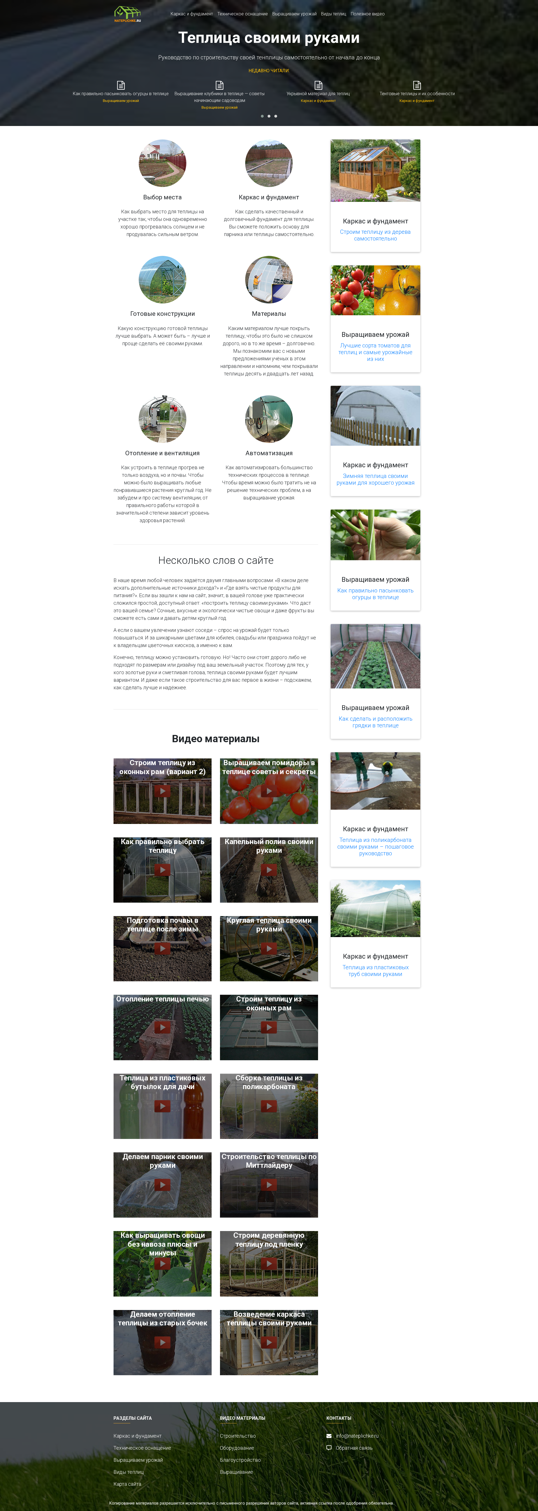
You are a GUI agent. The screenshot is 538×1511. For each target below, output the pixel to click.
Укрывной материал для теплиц (318, 93)
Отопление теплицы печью (162, 999)
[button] (262, 116)
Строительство (238, 1436)
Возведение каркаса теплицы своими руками (269, 1318)
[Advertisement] (368, 1036)
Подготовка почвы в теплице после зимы (162, 924)
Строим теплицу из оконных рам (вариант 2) (162, 767)
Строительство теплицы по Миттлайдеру (269, 1160)
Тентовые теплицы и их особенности (417, 93)
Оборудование (237, 1448)
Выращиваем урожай (294, 14)
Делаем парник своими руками (162, 1160)
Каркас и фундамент (192, 14)
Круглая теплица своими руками (269, 924)
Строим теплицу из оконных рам (269, 1003)
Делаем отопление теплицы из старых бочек (162, 1318)
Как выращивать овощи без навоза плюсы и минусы (162, 1244)
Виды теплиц (333, 14)
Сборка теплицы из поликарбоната (269, 1082)
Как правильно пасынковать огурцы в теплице (121, 93)
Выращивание (236, 1472)
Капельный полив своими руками (269, 845)
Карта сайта (127, 1484)
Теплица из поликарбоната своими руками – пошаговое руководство (375, 847)
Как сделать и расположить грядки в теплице (375, 722)
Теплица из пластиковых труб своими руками (375, 970)
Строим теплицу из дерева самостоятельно (375, 235)
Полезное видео (368, 14)
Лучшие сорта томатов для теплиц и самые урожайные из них (375, 352)
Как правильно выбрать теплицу (163, 845)
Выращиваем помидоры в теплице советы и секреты (269, 767)
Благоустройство (240, 1460)
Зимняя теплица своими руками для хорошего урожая (376, 479)
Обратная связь (354, 1448)
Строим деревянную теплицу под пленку (269, 1239)
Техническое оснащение (242, 14)
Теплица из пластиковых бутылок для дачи (162, 1082)
